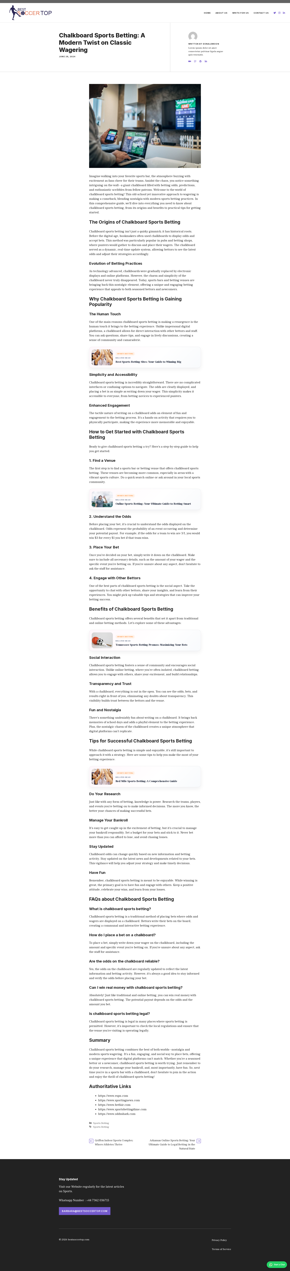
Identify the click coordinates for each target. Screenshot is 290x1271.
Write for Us (240, 13)
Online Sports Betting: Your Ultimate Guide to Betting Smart (153, 504)
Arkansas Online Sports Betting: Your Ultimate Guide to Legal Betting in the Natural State (172, 1144)
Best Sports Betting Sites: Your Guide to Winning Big (148, 362)
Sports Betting (101, 1123)
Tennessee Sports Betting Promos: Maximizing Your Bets (151, 645)
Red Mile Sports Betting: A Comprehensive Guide (146, 781)
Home (207, 13)
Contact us (261, 13)
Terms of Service (221, 1249)
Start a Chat (279, 1264)
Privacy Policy (219, 1240)
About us (221, 13)
